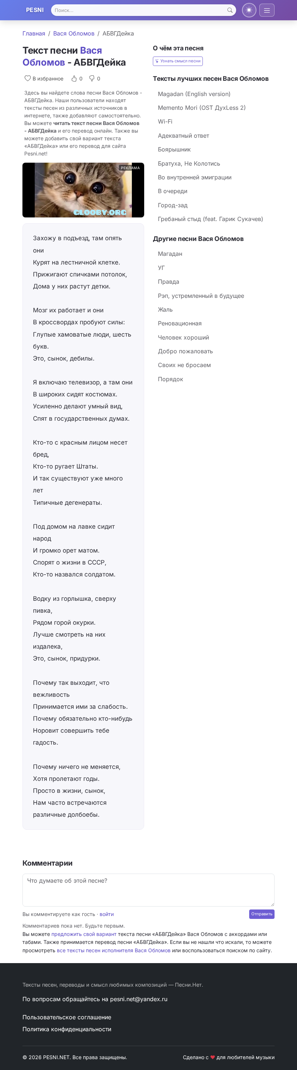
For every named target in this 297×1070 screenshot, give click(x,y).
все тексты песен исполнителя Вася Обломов (114, 950)
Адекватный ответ (183, 135)
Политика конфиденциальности (66, 1029)
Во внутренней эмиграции (194, 177)
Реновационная (180, 323)
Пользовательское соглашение (66, 1017)
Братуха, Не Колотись (189, 163)
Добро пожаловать (185, 351)
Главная (33, 33)
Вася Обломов (74, 33)
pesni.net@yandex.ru (138, 999)
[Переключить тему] (249, 10)
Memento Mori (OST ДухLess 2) (202, 107)
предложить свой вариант (84, 934)
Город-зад (173, 205)
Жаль (165, 309)
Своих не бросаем (184, 365)
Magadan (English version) (194, 93)
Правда (168, 281)
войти (107, 914)
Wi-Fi (165, 121)
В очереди (172, 191)
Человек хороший (183, 337)
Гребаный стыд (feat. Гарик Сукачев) (210, 218)
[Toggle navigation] (267, 10)
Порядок (170, 379)
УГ (161, 267)
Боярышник (174, 149)
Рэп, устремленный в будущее (201, 295)
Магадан (170, 253)
